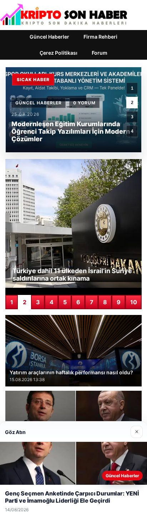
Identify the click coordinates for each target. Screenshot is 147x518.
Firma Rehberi (100, 37)
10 (133, 302)
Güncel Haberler (49, 37)
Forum (99, 53)
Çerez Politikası (58, 53)
